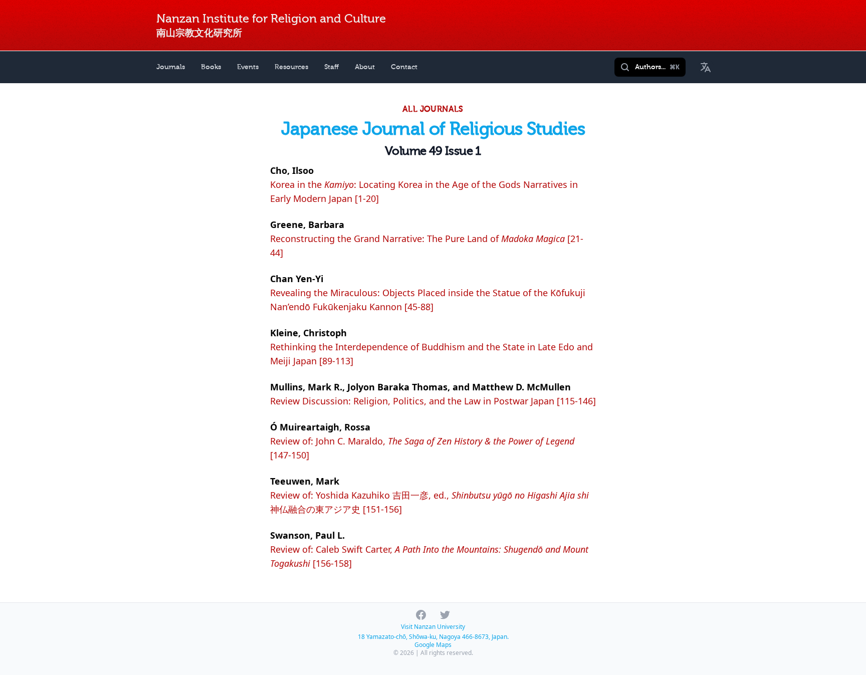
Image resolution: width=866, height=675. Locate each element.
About (365, 67)
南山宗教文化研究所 (199, 33)
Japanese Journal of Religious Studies (433, 129)
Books (211, 67)
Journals (170, 67)
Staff (331, 67)
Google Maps (433, 644)
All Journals (433, 109)
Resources (291, 67)
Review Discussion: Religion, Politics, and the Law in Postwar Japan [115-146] (433, 401)
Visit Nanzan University (433, 626)
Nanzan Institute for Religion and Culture (271, 19)
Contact (404, 67)
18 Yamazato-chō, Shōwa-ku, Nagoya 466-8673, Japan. (433, 636)
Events (248, 67)
